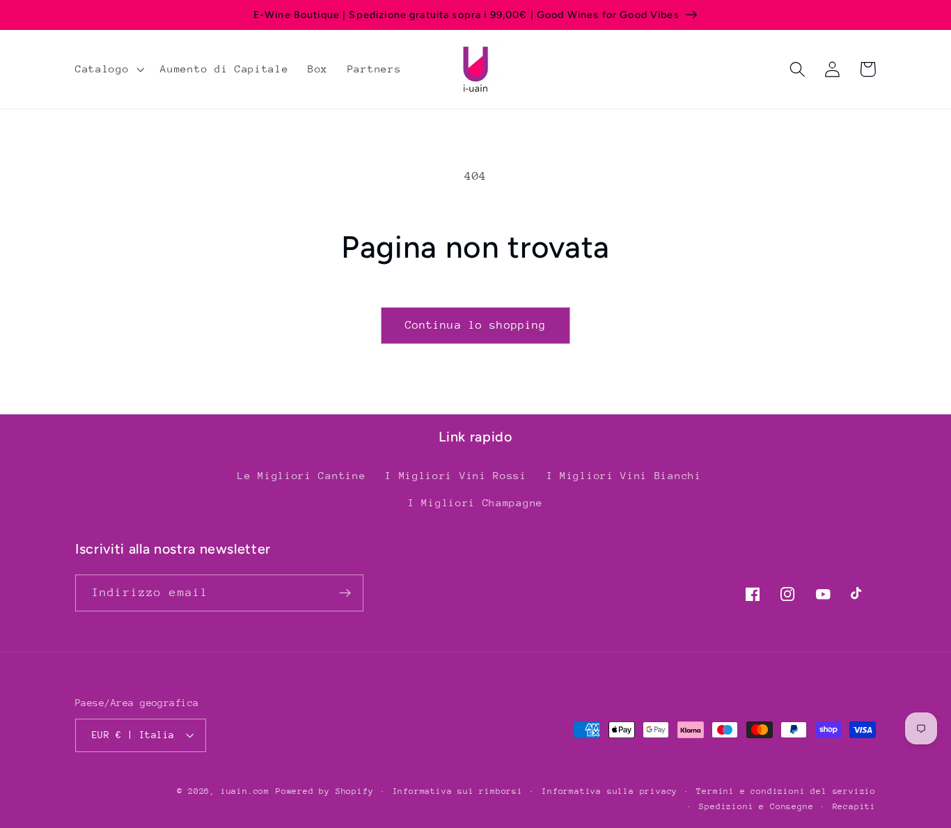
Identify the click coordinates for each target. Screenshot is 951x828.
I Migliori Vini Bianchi (624, 475)
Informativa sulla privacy (609, 791)
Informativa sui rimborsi (458, 791)
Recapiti (854, 806)
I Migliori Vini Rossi (456, 475)
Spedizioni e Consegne (756, 806)
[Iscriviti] (345, 593)
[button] (107, 69)
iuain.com (245, 791)
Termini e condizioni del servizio (786, 791)
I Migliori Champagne (475, 502)
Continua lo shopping (476, 325)
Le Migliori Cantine (301, 475)
